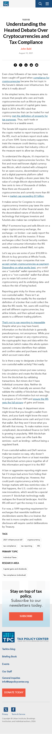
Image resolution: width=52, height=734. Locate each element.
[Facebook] (13, 711)
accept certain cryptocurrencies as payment (25, 264)
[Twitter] (6, 711)
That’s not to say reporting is (23, 322)
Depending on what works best (19, 268)
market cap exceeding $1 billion (27, 196)
